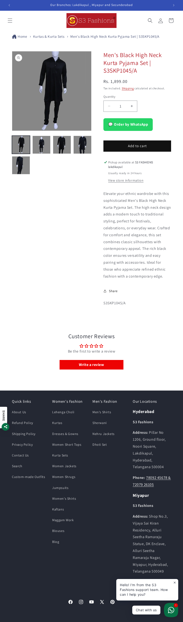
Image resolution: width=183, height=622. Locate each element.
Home (22, 36)
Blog (55, 542)
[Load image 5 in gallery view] (21, 165)
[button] (10, 20)
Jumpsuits (60, 488)
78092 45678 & (158, 477)
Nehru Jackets (103, 434)
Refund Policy (22, 423)
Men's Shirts (101, 412)
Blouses (58, 531)
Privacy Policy (22, 444)
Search (17, 466)
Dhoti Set (99, 444)
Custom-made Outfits (28, 477)
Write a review (91, 364)
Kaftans (58, 509)
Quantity (109, 97)
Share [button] (113, 291)
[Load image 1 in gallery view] (21, 145)
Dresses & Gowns (65, 434)
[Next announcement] (173, 5)
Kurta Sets (60, 455)
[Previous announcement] (9, 5)
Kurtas (57, 423)
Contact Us (20, 455)
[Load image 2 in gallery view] (41, 145)
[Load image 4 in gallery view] (82, 145)
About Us (19, 412)
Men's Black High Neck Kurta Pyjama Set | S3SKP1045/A (114, 36)
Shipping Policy (24, 434)
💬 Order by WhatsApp (128, 124)
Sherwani (99, 423)
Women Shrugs (63, 477)
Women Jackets (64, 466)
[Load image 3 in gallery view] (62, 145)
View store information (125, 180)
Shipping (128, 88)
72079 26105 (143, 484)
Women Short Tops (66, 444)
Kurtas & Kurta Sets (48, 36)
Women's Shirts (64, 498)
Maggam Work (63, 520)
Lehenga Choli (63, 412)
